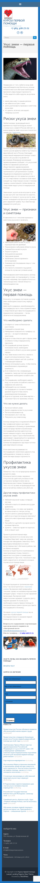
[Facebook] (18, 32)
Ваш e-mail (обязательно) (13, 686)
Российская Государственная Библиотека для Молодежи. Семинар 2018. (18, 794)
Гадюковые (16, 132)
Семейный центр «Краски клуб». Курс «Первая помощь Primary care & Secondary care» (20, 801)
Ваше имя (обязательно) (12, 679)
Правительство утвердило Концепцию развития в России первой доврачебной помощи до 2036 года (19, 739)
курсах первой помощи (19, 612)
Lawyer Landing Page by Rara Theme (19, 874)
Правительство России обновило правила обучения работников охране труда (20, 730)
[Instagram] (21, 32)
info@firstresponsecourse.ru (14, 631)
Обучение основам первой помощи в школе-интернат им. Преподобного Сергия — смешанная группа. (17, 809)
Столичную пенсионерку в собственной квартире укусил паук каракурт (19, 777)
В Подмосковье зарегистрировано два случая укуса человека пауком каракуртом (18, 786)
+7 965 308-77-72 (20, 28)
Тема (6, 694)
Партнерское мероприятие (14, 760)
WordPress (24, 876)
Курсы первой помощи (14, 22)
